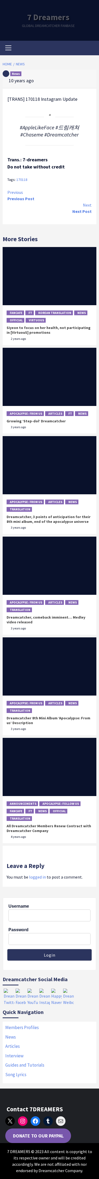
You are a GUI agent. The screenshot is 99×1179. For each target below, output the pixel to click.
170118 (21, 179)
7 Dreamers (48, 17)
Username (18, 906)
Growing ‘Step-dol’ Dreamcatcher (36, 421)
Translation (20, 509)
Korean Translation (54, 313)
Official (16, 320)
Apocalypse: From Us (26, 413)
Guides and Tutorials (24, 1065)
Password (18, 929)
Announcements (23, 804)
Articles (55, 413)
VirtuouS (36, 320)
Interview (14, 1056)
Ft (30, 313)
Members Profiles (22, 1027)
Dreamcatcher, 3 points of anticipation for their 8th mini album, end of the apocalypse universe (49, 519)
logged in (37, 877)
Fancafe (16, 313)
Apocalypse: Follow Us (61, 804)
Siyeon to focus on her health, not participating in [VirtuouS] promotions (49, 330)
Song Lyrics (15, 1074)
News (16, 74)
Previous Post (20, 195)
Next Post (82, 208)
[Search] (90, 49)
